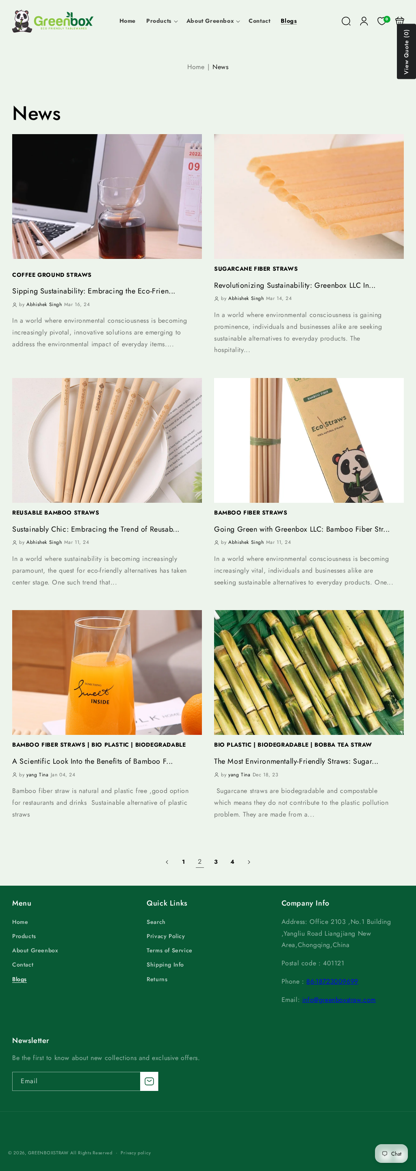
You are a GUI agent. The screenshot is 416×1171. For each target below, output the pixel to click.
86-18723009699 (332, 981)
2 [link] (200, 861)
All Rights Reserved (91, 1152)
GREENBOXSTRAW (48, 1152)
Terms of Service (170, 950)
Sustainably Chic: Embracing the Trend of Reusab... (96, 529)
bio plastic (109, 745)
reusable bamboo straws (55, 512)
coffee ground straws (52, 275)
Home (195, 67)
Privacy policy (136, 1152)
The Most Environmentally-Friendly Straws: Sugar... (296, 761)
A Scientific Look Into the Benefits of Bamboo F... (92, 761)
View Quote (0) (406, 51)
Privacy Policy (166, 936)
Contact (22, 964)
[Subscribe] (149, 1081)
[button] (161, 21)
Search (156, 922)
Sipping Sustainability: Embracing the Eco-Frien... (94, 291)
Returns (157, 979)
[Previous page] (167, 862)
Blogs (19, 979)
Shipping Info (165, 964)
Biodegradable (158, 745)
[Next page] (249, 862)
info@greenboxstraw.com (339, 999)
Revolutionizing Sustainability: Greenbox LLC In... (295, 285)
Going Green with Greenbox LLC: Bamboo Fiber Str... (302, 529)
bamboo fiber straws (250, 512)
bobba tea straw (341, 745)
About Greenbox (35, 950)
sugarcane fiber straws (256, 269)
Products (24, 936)
